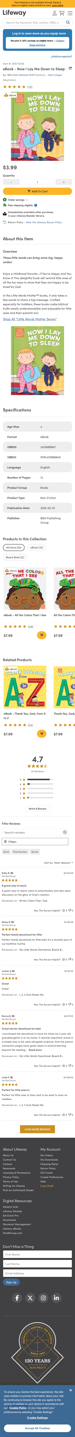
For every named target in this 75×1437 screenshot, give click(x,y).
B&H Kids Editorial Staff (21, 75)
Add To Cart (40, 191)
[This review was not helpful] (70, 910)
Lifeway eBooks (12, 1228)
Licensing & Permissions (16, 1172)
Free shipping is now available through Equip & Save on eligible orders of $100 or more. (37, 4)
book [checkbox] (6, 851)
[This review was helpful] (64, 910)
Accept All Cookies (37, 1428)
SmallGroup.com (12, 1233)
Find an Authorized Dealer (18, 1190)
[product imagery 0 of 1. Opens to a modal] (37, 126)
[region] (37, 780)
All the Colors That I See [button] (33, 900)
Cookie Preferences (51, 1177)
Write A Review (37, 808)
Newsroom (9, 1168)
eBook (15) (37, 547)
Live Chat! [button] (47, 1186)
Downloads (9, 1220)
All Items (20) (13, 547)
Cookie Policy (18, 1408)
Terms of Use (10, 1181)
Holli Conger (55, 75)
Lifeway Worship (12, 1211)
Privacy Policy (11, 1177)
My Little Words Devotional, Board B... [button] (41, 949)
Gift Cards (46, 1172)
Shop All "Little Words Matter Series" (30, 319)
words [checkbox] (34, 851)
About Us (8, 1155)
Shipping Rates (49, 1164)
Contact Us (9, 1159)
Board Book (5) (15, 557)
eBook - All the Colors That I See (25, 615)
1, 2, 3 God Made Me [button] (31, 994)
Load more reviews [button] (37, 1129)
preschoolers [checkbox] (20, 851)
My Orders (46, 1155)
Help (43, 1181)
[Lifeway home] (14, 13)
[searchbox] (32, 832)
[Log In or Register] (54, 13)
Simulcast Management (17, 1224)
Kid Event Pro (11, 1215)
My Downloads (49, 1159)
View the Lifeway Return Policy (44, 222)
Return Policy (48, 1168)
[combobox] (37, 22)
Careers (7, 1164)
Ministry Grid (10, 1207)
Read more (35, 1050)
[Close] (71, 1390)
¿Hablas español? (61, 56)
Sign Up (11, 1282)
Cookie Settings (37, 1417)
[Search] (67, 22)
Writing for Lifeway (14, 1185)
